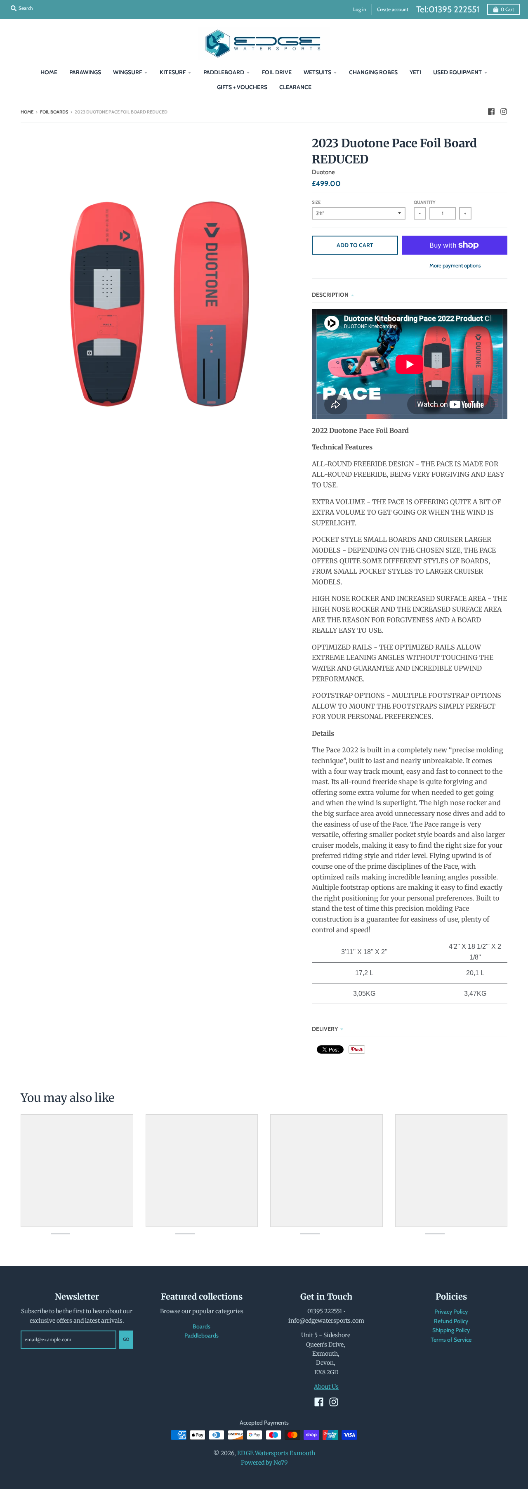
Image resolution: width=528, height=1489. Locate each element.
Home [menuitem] (48, 72)
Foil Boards (54, 112)
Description (330, 294)
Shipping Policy (451, 1330)
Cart (507, 9)
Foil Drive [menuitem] (277, 72)
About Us (326, 1386)
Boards (201, 1326)
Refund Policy (451, 1321)
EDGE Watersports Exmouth (276, 1453)
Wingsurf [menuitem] (127, 72)
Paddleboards (201, 1335)
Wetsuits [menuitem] (317, 72)
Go (126, 1339)
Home (27, 112)
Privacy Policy (451, 1311)
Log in (359, 9)
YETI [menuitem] (415, 72)
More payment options (455, 265)
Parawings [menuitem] (85, 72)
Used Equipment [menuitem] (457, 72)
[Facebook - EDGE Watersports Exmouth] (491, 111)
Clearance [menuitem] (295, 87)
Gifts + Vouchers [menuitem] (242, 87)
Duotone (323, 172)
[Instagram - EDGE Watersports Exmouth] (503, 111)
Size (316, 202)
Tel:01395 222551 (447, 9)
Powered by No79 (264, 1462)
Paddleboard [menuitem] (223, 72)
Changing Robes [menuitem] (373, 72)
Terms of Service (451, 1339)
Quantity (425, 202)
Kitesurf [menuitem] (173, 72)
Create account (392, 9)
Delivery (325, 1029)
